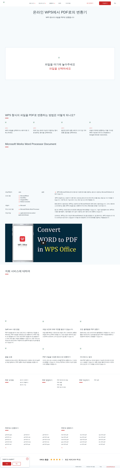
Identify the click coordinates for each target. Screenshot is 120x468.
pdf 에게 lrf (26, 434)
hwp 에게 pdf (64, 437)
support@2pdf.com (110, 466)
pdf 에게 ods (27, 437)
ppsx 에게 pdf (64, 442)
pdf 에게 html (8, 442)
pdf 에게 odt (8, 444)
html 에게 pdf (64, 434)
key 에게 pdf (83, 437)
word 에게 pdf (64, 439)
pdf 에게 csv (8, 437)
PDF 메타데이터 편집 (62, 380)
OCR (59, 3)
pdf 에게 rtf (45, 434)
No (16, 463)
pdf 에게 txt (8, 439)
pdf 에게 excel (46, 439)
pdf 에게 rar (27, 439)
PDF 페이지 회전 (61, 387)
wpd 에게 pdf (83, 439)
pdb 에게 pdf (102, 439)
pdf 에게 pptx (8, 434)
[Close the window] (27, 459)
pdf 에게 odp (46, 437)
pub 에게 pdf (83, 442)
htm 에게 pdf (102, 437)
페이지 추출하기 (24, 382)
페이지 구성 (23, 384)
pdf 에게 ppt (27, 444)
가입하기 (105, 3)
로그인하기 (90, 3)
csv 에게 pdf (83, 444)
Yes (7, 463)
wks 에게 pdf (64, 444)
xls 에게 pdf (102, 444)
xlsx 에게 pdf (83, 434)
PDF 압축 (96, 380)
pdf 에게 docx (27, 442)
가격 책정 (68, 3)
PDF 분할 (59, 384)
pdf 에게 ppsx (46, 444)
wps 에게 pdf (102, 434)
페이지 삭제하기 (24, 380)
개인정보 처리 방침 (90, 466)
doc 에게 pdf (102, 442)
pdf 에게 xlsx (46, 442)
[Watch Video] (43, 243)
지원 (101, 466)
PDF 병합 (59, 382)
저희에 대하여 (78, 466)
